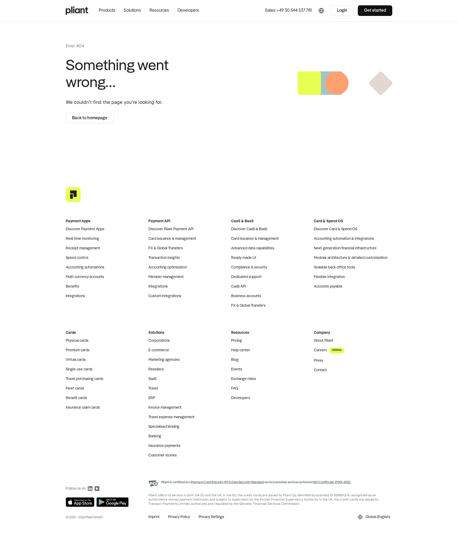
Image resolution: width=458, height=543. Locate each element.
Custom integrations (164, 296)
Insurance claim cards (83, 407)
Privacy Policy (179, 517)
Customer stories (162, 455)
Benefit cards (76, 398)
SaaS (152, 379)
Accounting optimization (167, 267)
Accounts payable (328, 286)
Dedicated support (246, 277)
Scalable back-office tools (334, 267)
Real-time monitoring (82, 239)
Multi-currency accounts (85, 277)
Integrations (75, 296)
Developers (188, 10)
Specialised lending (163, 427)
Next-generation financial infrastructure (345, 248)
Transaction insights (164, 258)
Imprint (154, 517)
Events (236, 369)
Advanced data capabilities (252, 248)
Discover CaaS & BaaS (249, 229)
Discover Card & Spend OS (335, 229)
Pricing (236, 341)
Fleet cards (75, 388)
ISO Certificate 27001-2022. (332, 482)
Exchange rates (243, 379)
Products (107, 10)
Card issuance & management (172, 239)
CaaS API (238, 286)
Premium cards (78, 350)
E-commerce (158, 350)
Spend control (77, 258)
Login (342, 10)
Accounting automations (85, 267)
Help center (240, 350)
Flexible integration (329, 277)
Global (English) (377, 517)
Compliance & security (249, 267)
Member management (166, 277)
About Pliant (323, 341)
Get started (375, 10)
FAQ (234, 388)
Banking (154, 436)
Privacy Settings (211, 517)
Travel (153, 388)
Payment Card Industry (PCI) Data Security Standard (227, 482)
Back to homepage (89, 118)
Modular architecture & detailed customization (350, 258)
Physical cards (77, 341)
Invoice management (165, 407)
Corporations (159, 341)
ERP (151, 398)
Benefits (72, 286)
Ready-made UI (243, 258)
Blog (235, 360)
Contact (320, 370)
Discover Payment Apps (85, 229)
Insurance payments (164, 446)
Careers (328, 350)
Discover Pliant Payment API (170, 229)
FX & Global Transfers (165, 248)
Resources (159, 10)
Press (318, 360)
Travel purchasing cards (84, 379)
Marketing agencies (164, 360)
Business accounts (246, 296)
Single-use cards (79, 369)
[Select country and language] (321, 10)
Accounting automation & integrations (344, 239)
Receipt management (83, 248)
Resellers (156, 369)
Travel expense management (171, 417)
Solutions (132, 10)
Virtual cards (76, 360)
